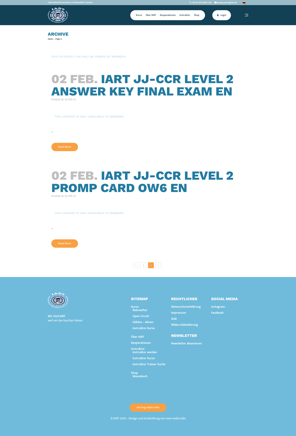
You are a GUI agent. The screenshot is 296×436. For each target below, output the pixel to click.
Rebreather (140, 310)
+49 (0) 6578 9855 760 (201, 2)
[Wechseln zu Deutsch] (244, 3)
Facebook (217, 312)
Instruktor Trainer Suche (149, 364)
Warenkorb (140, 376)
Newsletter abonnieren (186, 343)
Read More (64, 147)
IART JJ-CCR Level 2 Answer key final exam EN (142, 85)
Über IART (137, 337)
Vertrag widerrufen (148, 407)
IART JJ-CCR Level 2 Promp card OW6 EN (142, 181)
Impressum (178, 312)
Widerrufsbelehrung (184, 324)
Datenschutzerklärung (186, 306)
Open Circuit (141, 316)
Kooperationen (141, 343)
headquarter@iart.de (227, 2)
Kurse (135, 306)
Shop (134, 373)
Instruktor (138, 349)
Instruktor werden (145, 352)
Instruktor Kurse (144, 328)
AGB (174, 318)
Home (50, 39)
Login (223, 15)
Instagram (218, 306)
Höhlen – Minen (143, 322)
